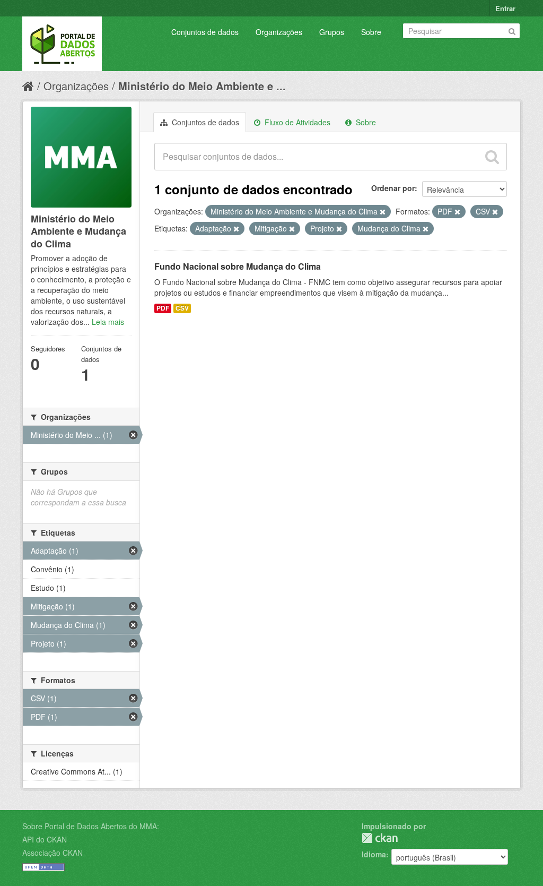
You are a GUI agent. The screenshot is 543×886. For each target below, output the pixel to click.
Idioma (374, 854)
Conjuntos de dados (205, 32)
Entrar (505, 8)
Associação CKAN (52, 852)
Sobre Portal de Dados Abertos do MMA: (90, 826)
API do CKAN (44, 839)
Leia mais (108, 321)
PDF (162, 308)
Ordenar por (393, 188)
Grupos (331, 32)
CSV (182, 308)
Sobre (371, 32)
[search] (492, 157)
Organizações (279, 32)
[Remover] (383, 212)
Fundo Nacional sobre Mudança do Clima (237, 266)
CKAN (380, 838)
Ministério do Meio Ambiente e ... (202, 85)
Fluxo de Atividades (296, 122)
